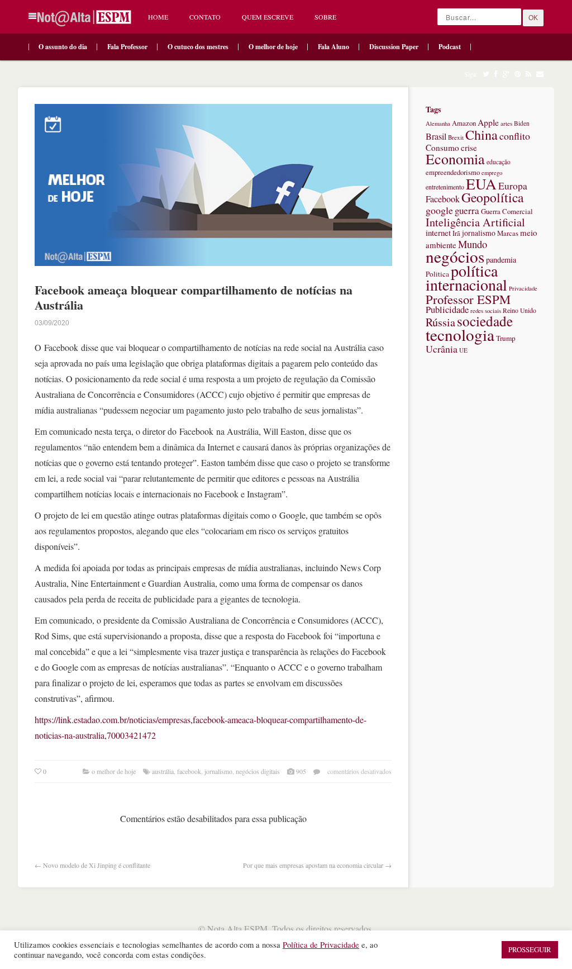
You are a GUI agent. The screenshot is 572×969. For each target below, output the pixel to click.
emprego (492, 173)
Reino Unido (519, 310)
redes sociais (485, 310)
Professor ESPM (468, 299)
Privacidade (523, 288)
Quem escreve (267, 16)
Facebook (189, 771)
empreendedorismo (453, 172)
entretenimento (445, 186)
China (481, 134)
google (439, 210)
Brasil (436, 136)
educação (499, 162)
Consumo (442, 147)
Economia (455, 158)
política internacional (466, 277)
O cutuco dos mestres (198, 46)
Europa (512, 185)
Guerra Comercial (507, 211)
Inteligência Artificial (475, 222)
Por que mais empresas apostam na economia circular (313, 865)
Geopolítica (492, 197)
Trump (506, 338)
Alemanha (438, 123)
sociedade (485, 321)
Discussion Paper (393, 46)
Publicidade (447, 309)
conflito (514, 135)
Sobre (325, 16)
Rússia (440, 322)
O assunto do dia (63, 46)
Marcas (507, 233)
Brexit (456, 137)
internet (438, 232)
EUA (481, 183)
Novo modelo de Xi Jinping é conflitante (96, 865)
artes (506, 123)
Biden (522, 123)
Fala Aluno (333, 46)
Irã (456, 233)
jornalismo (218, 771)
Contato (205, 16)
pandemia (501, 259)
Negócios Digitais (258, 771)
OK (533, 18)
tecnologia (460, 334)
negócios (455, 256)
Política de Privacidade (321, 944)
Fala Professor (127, 46)
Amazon (464, 123)
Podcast (449, 46)
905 (301, 771)
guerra (467, 210)
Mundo (472, 244)
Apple (488, 122)
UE (463, 350)
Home (158, 16)
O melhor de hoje (273, 46)
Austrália (163, 771)
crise (469, 147)
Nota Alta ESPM (237, 928)
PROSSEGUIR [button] (529, 949)
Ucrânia (441, 348)
